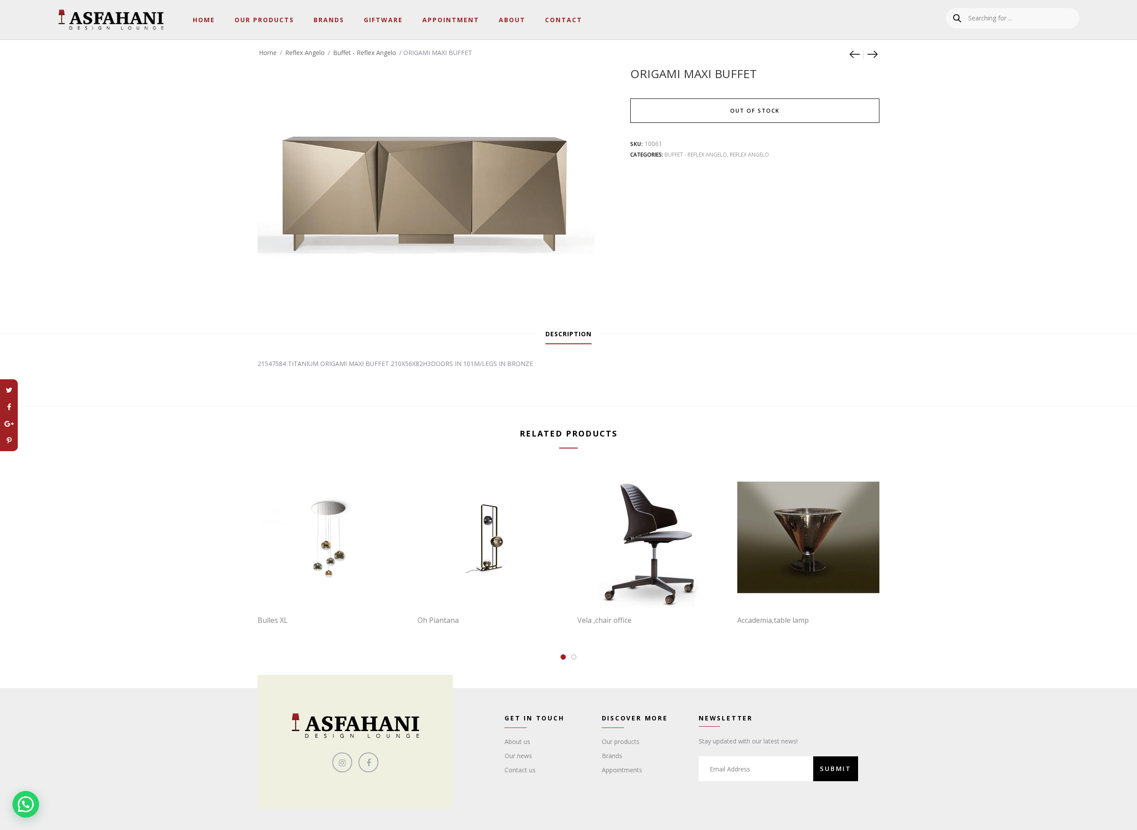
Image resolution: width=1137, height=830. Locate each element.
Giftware (383, 20)
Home (204, 20)
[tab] (568, 334)
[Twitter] (9, 390)
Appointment (450, 20)
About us (517, 741)
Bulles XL (273, 620)
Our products (621, 741)
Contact (563, 20)
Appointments (622, 770)
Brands (329, 20)
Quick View (333, 590)
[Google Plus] (9, 423)
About (512, 20)
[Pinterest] (9, 440)
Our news (518, 755)
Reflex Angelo (305, 52)
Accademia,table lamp (773, 620)
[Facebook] (9, 406)
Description (568, 334)
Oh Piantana (438, 620)
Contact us (520, 770)
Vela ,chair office (604, 620)
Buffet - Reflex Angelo (364, 52)
